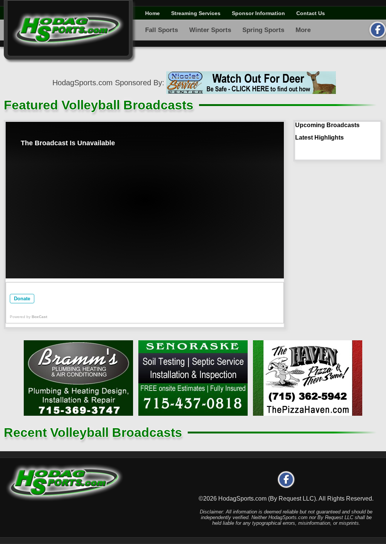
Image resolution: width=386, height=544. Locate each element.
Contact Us (310, 13)
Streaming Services (196, 13)
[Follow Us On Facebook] (377, 30)
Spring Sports (263, 30)
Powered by (28, 317)
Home (152, 13)
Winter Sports (210, 30)
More (303, 30)
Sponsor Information (258, 13)
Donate (22, 298)
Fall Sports (161, 30)
